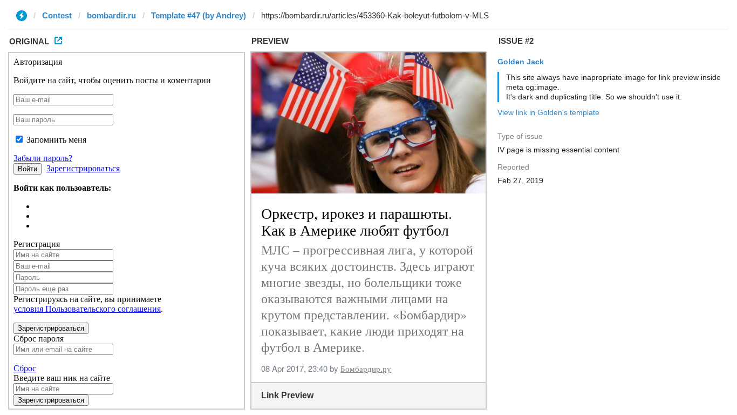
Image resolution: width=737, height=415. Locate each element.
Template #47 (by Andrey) (198, 15)
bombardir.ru (111, 15)
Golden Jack (520, 61)
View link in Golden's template (548, 112)
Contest (57, 15)
